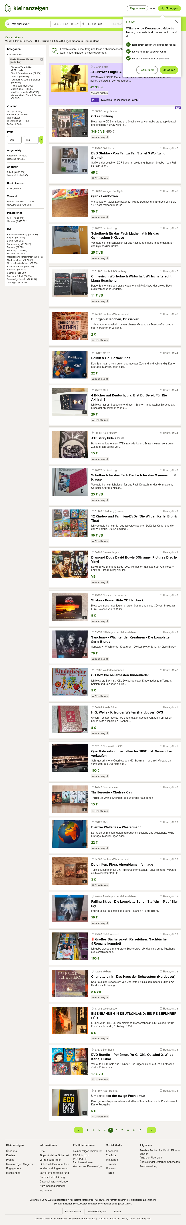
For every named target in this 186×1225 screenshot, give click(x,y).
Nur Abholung (14, 204)
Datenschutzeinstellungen (54, 1181)
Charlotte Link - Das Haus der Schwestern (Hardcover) (133, 976)
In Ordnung (12, 120)
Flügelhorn (74, 1218)
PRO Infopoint (81, 1155)
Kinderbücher (60, 1218)
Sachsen (11, 272)
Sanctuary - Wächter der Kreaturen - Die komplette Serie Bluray (130, 639)
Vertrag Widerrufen (50, 1159)
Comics (14, 76)
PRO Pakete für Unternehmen (83, 1160)
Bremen (11, 247)
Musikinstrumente (19, 92)
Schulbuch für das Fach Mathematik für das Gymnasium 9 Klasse (125, 235)
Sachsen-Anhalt (15, 275)
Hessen (11, 253)
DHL (9, 217)
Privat (10, 172)
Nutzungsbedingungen (53, 1186)
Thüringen (12, 282)
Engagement (13, 1168)
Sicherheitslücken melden (54, 1164)
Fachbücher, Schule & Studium (26, 79)
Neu (9, 111)
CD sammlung (102, 116)
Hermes (11, 221)
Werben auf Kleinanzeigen (88, 1166)
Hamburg (11, 250)
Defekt (10, 124)
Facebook (112, 1151)
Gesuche (11, 158)
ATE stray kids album (107, 438)
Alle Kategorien (14, 54)
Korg (94, 1218)
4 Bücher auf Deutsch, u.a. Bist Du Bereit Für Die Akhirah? (129, 397)
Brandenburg (13, 243)
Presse (10, 1159)
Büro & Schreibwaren (21, 73)
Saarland (11, 269)
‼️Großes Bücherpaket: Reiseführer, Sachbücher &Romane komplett (129, 941)
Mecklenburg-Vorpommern (20, 256)
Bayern (10, 237)
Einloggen (169, 70)
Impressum (46, 1190)
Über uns (11, 1151)
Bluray (125, 1218)
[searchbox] (30, 23)
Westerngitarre (144, 1218)
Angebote (12, 155)
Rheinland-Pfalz (15, 266)
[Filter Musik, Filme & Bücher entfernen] (41, 59)
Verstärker (104, 1218)
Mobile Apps (13, 1172)
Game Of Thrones (43, 1218)
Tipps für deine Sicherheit (54, 1155)
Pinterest (111, 1168)
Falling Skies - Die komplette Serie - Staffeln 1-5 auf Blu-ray (134, 903)
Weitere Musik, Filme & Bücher (26, 95)
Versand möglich (15, 201)
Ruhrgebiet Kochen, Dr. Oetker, (115, 319)
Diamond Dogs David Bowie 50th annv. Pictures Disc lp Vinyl (134, 559)
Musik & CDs (17, 88)
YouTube (111, 1155)
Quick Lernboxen (104, 196)
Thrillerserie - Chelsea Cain (112, 792)
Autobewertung (148, 1166)
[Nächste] (151, 1130)
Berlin (10, 240)
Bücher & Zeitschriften (21, 67)
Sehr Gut (11, 114)
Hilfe (42, 1151)
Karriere (10, 1155)
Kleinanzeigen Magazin (19, 1164)
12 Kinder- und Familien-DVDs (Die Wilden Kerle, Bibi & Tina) (134, 518)
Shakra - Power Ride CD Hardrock (117, 600)
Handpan (86, 1218)
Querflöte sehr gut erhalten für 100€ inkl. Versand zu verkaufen (131, 753)
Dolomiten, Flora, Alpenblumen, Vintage (122, 864)
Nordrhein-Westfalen (17, 263)
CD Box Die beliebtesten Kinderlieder (120, 675)
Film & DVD (16, 85)
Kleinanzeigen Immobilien (87, 1151)
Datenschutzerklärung (52, 1177)
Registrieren (147, 70)
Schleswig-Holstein (16, 279)
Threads (111, 1164)
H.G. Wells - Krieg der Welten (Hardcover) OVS (127, 712)
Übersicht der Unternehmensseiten (160, 1162)
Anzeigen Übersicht (151, 1157)
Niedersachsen (14, 259)
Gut (9, 117)
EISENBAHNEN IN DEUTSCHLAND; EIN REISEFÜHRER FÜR (134, 1016)
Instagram (112, 1159)
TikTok (110, 1172)
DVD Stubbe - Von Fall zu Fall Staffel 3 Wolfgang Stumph (128, 155)
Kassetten (115, 1218)
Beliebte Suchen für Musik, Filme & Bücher (160, 1152)
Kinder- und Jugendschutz (55, 1168)
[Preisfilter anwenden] (41, 140)
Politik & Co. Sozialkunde (110, 358)
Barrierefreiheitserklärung (54, 1172)
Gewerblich (12, 175)
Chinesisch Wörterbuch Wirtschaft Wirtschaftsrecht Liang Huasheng (131, 278)
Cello (132, 1218)
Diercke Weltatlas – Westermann (116, 827)
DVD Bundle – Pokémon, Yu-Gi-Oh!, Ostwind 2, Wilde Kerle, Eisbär (132, 1057)
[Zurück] (78, 1130)
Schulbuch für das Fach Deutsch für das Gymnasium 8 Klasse (133, 477)
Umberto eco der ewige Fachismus (118, 1096)
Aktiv (9, 188)
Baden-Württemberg (17, 234)
